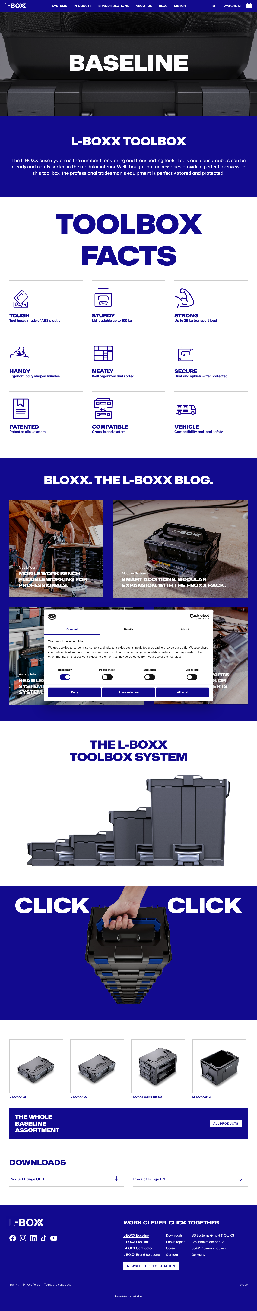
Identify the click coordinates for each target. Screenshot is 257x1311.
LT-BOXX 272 (201, 1097)
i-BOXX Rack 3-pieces (146, 1097)
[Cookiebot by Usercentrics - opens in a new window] (192, 617)
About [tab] (185, 629)
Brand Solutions (113, 5)
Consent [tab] (72, 629)
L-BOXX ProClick (136, 1242)
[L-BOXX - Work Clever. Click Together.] (15, 6)
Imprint (14, 1284)
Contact (172, 1255)
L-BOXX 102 (17, 1097)
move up (242, 1284)
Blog (163, 5)
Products (83, 5)
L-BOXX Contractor (137, 1248)
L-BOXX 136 (78, 1097)
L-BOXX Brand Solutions (141, 1255)
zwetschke (137, 1296)
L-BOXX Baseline (136, 1235)
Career (171, 1248)
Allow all (182, 692)
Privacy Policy (31, 1284)
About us (144, 5)
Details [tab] (128, 629)
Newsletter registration (151, 1266)
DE (214, 6)
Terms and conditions (57, 1284)
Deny (74, 692)
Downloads (174, 1235)
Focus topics (175, 1242)
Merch (180, 5)
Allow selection (129, 692)
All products (225, 1123)
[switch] (107, 677)
